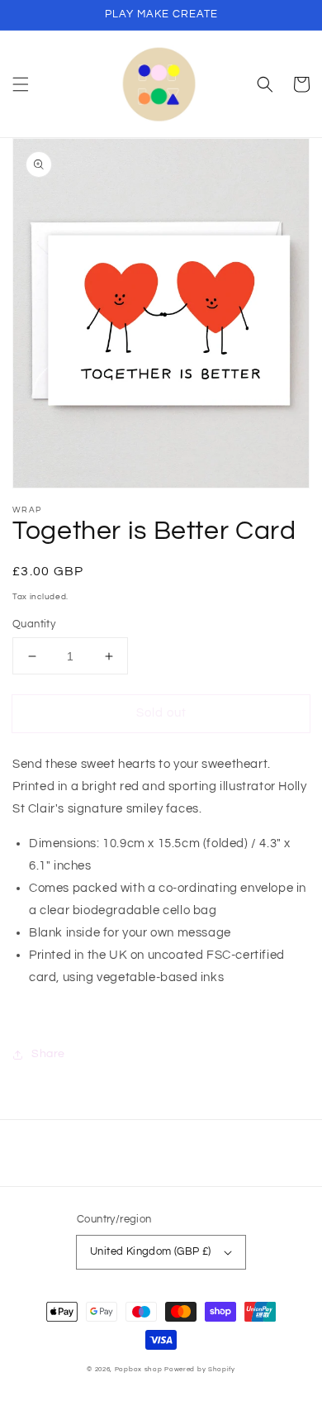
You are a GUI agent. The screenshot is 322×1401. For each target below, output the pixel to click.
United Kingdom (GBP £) (150, 1251)
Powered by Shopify (199, 1369)
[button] (20, 84)
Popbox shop (139, 1369)
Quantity (33, 624)
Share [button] (48, 1054)
